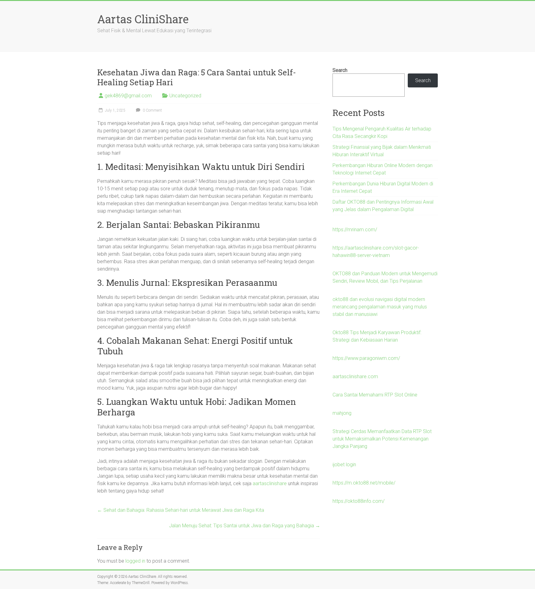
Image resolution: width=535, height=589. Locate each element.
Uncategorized (185, 96)
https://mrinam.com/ (355, 229)
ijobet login (344, 464)
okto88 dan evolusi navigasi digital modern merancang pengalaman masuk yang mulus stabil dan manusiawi (380, 306)
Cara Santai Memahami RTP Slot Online (375, 395)
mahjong (342, 413)
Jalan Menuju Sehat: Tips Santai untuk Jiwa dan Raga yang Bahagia (244, 526)
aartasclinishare (270, 483)
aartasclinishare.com (355, 376)
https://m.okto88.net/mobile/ (364, 483)
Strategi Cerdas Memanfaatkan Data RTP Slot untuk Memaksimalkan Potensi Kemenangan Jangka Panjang (382, 438)
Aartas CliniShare (143, 18)
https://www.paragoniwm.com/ (366, 358)
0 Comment (152, 110)
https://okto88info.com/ (359, 501)
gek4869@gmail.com (128, 96)
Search (340, 70)
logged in (135, 561)
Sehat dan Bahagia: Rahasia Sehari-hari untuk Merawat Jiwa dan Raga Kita (180, 510)
